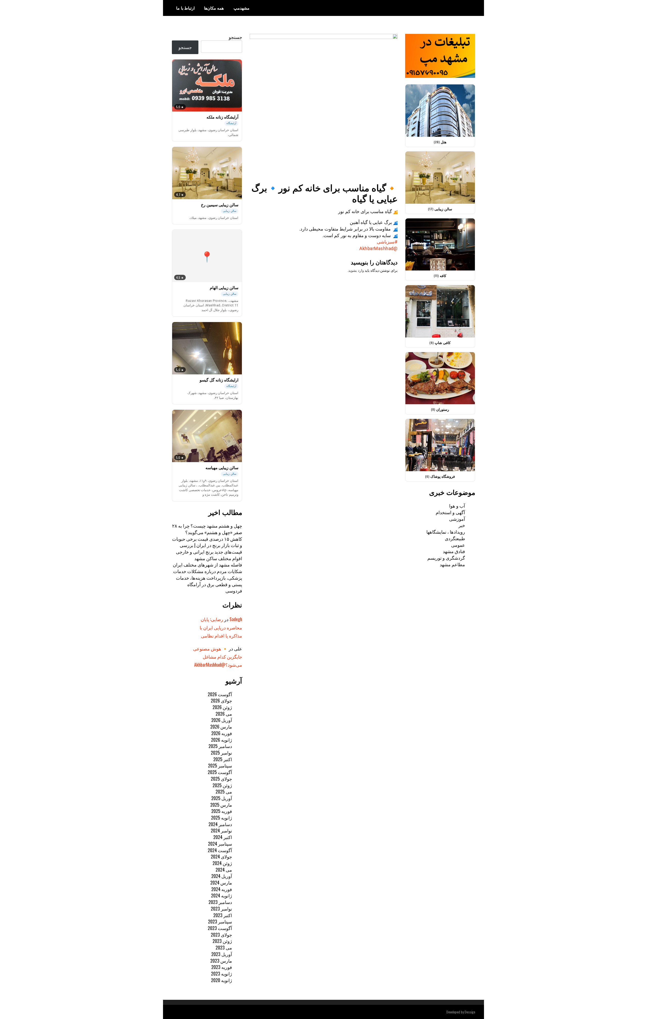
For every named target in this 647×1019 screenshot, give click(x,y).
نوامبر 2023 (221, 908)
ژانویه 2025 (221, 817)
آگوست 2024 (220, 850)
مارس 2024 (221, 882)
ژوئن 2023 (222, 941)
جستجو (235, 37)
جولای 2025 (221, 778)
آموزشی (457, 518)
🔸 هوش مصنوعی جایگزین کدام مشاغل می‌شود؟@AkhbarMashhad (217, 656)
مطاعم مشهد (452, 564)
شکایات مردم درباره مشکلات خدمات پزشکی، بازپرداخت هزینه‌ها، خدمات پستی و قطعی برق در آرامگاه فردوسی (207, 581)
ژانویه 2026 (221, 739)
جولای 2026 (221, 700)
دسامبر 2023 (220, 902)
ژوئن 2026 (222, 707)
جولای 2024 (221, 856)
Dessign (470, 1011)
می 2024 (224, 869)
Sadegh (235, 619)
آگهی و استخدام (450, 512)
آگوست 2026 (220, 694)
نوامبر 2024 (221, 830)
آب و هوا (457, 505)
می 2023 (224, 947)
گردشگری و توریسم (446, 557)
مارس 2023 (221, 960)
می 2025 (224, 791)
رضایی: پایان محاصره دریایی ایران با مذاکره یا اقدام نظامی (221, 627)
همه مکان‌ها (214, 8)
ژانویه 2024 (221, 895)
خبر (461, 525)
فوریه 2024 (221, 889)
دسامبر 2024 (220, 824)
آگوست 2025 (220, 772)
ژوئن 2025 (222, 785)
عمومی (458, 544)
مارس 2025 (221, 804)
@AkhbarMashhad (378, 248)
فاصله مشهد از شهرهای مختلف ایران (207, 564)
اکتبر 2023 (222, 915)
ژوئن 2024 (222, 863)
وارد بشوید (356, 270)
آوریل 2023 (221, 954)
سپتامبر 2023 (220, 921)
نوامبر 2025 (221, 752)
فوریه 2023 (221, 967)
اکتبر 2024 (222, 837)
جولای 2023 (221, 934)
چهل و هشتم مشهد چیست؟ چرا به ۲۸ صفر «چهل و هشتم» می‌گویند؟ (207, 528)
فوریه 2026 (221, 733)
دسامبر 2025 (220, 746)
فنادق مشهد (454, 551)
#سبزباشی (387, 241)
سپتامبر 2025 (220, 765)
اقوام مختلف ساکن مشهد (218, 558)
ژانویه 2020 (221, 980)
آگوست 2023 (220, 928)
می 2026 (224, 713)
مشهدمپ (241, 8)
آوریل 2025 (221, 798)
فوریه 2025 (221, 811)
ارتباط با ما (185, 8)
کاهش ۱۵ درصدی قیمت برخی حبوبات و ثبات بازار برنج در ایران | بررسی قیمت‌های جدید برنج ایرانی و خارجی (207, 545)
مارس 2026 (221, 726)
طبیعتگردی (455, 538)
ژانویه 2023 (221, 973)
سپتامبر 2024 (220, 843)
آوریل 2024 (221, 876)
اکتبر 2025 (222, 759)
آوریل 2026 (221, 720)
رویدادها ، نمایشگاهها (445, 531)
